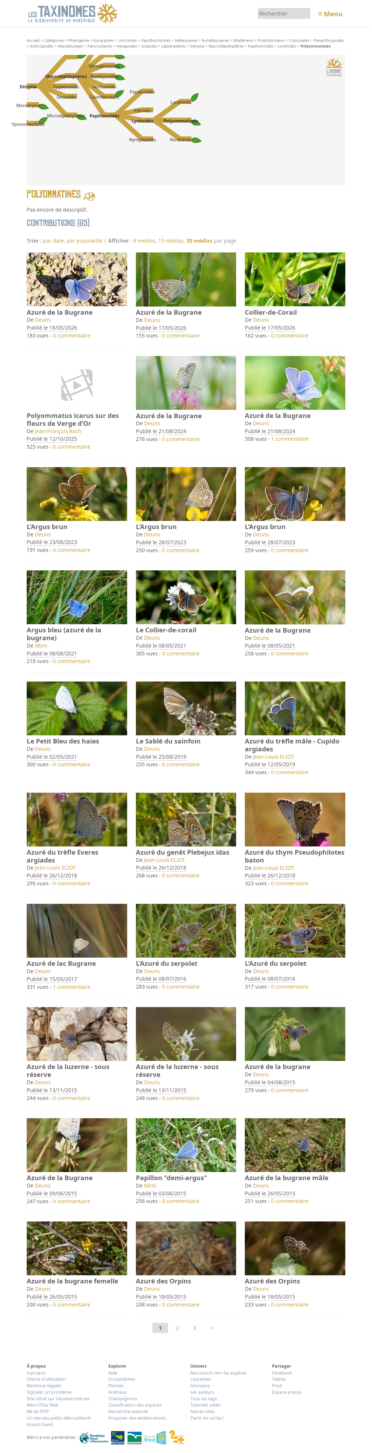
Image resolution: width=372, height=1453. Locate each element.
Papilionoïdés (260, 46)
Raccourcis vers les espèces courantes (218, 1376)
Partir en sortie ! (207, 1418)
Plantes (116, 1386)
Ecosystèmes (121, 1379)
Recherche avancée (128, 1411)
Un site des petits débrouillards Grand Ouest (59, 1421)
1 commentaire (290, 438)
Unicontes (127, 40)
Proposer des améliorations (137, 1418)
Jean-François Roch (58, 431)
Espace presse (286, 1392)
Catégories (54, 40)
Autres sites (202, 1411)
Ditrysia (197, 46)
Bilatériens (243, 40)
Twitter (279, 1379)
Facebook (282, 1373)
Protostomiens (271, 40)
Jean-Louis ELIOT (273, 756)
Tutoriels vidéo (205, 1405)
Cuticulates (299, 40)
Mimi (41, 645)
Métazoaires (186, 40)
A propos (36, 1373)
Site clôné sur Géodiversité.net (58, 1399)
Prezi (277, 1386)
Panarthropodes (329, 40)
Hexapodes (126, 46)
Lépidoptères (173, 46)
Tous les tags (203, 1399)
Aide (112, 1373)
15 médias (171, 240)
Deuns (43, 319)
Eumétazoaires (215, 40)
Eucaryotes (103, 40)
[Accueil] (74, 13)
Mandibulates (70, 46)
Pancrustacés (99, 46)
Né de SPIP (38, 1411)
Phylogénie (78, 40)
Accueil (33, 40)
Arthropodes (41, 46)
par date (53, 240)
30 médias (199, 240)
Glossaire (200, 1386)
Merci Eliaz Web (43, 1405)
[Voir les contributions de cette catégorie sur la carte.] (89, 195)
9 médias (144, 240)
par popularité (84, 240)
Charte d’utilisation (46, 1379)
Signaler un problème (49, 1392)
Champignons (122, 1399)
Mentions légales (44, 1386)
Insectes (149, 46)
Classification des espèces (135, 1405)
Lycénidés (287, 46)
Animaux (117, 1392)
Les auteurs (202, 1392)
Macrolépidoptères (226, 46)
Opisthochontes (155, 40)
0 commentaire (71, 335)
